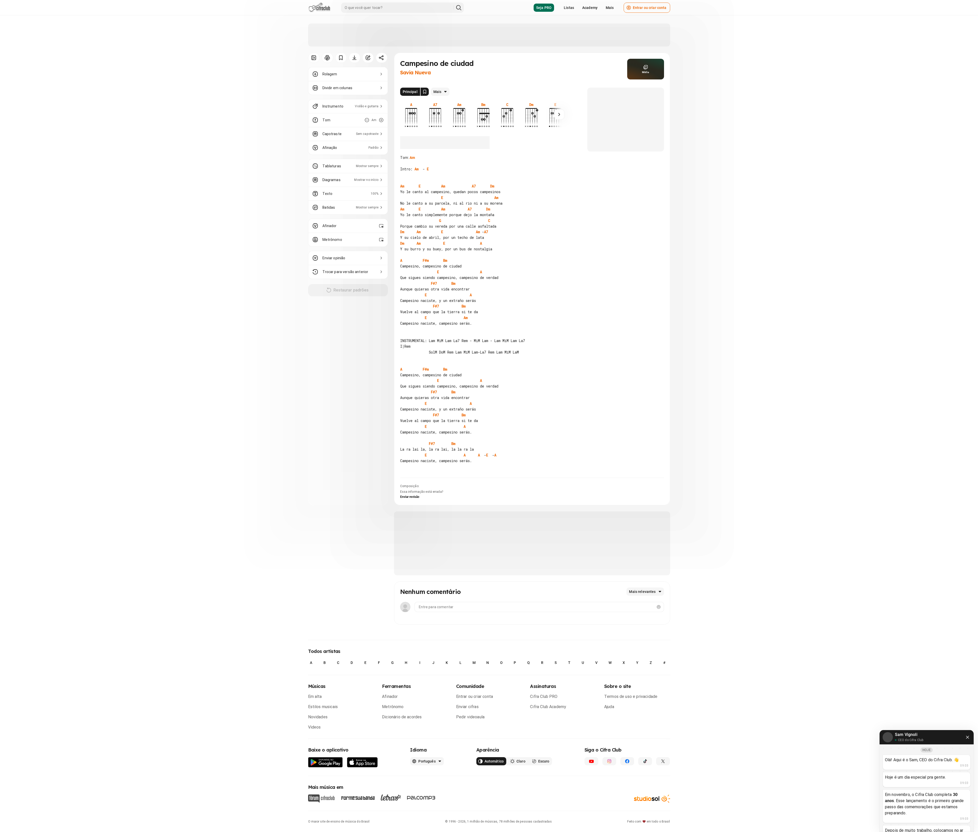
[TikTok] (645, 761)
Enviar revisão (410, 497)
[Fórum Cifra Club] (321, 798)
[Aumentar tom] (381, 120)
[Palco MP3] (421, 798)
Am (412, 158)
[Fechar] (967, 737)
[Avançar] (559, 114)
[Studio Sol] (652, 798)
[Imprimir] (327, 58)
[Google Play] (325, 762)
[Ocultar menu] (314, 58)
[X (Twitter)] (663, 761)
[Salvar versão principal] (425, 92)
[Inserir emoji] (659, 607)
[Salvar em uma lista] (341, 58)
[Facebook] (627, 761)
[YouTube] (591, 761)
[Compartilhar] (381, 58)
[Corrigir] (368, 58)
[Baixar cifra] (354, 58)
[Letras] (391, 797)
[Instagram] (609, 761)
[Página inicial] (319, 8)
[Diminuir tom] (367, 120)
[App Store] (362, 762)
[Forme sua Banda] (358, 797)
